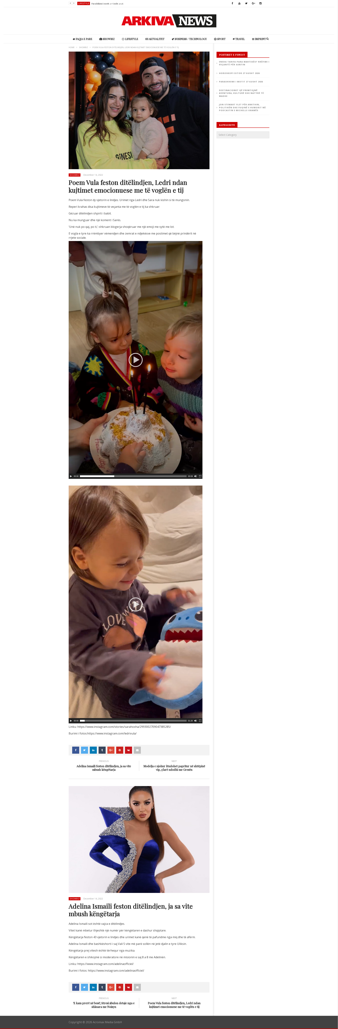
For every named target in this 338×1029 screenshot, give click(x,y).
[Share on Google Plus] (110, 750)
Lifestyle (83, 3)
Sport (221, 39)
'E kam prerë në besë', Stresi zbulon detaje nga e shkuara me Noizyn (103, 1003)
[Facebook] (232, 3)
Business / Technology (190, 39)
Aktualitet (156, 39)
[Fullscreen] (200, 476)
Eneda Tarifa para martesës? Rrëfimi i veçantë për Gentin (244, 63)
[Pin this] (119, 750)
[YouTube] (239, 3)
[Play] (71, 476)
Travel (240, 39)
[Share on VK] (128, 750)
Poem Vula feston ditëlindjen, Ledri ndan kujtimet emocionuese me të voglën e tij (174, 1003)
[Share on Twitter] (84, 750)
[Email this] (137, 750)
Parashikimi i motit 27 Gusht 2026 (107, 3)
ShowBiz (108, 39)
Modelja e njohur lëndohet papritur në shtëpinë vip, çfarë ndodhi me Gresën (174, 766)
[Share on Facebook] (75, 750)
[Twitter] (246, 3)
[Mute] (195, 476)
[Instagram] (260, 3)
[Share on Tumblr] (102, 750)
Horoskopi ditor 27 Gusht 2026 (239, 73)
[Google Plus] (253, 3)
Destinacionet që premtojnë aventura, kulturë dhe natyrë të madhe (241, 93)
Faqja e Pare (83, 39)
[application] (135, 360)
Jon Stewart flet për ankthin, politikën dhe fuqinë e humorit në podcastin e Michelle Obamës (242, 107)
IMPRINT (260, 39)
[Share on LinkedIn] (93, 750)
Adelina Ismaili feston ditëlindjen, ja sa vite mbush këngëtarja (104, 766)
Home (71, 47)
